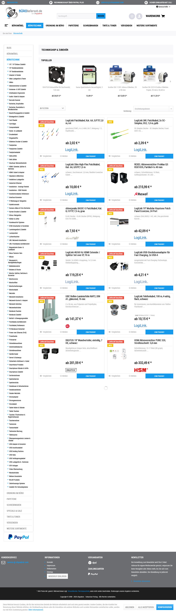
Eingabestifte (13, 138)
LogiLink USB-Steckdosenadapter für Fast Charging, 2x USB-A (152, 254)
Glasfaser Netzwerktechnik (17, 163)
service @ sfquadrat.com (112, 2)
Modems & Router (15, 269)
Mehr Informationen (35, 609)
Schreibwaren (14, 504)
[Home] (6, 24)
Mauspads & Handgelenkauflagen (14, 261)
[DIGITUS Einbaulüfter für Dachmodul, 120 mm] (56, 74)
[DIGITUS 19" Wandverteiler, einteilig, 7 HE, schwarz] (50, 353)
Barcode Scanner (14, 100)
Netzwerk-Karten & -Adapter (18, 300)
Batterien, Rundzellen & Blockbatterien (16, 108)
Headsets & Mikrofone (16, 176)
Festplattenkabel (14, 152)
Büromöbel (12, 53)
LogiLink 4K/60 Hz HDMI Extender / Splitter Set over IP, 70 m (83, 254)
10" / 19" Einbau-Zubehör (17, 64)
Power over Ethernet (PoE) (18, 332)
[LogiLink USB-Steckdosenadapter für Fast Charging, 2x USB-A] (119, 266)
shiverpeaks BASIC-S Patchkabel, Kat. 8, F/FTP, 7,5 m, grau (84, 210)
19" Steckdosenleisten (16, 71)
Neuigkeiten (12, 2)
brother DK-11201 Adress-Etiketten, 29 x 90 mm (122, 88)
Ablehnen (129, 607)
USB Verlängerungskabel (17, 458)
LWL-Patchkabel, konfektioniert (19, 244)
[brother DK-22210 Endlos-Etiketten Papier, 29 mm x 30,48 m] (155, 74)
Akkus (11, 82)
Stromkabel (13, 404)
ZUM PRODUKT (91, 156)
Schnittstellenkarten (15, 347)
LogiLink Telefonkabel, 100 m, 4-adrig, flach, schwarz (152, 298)
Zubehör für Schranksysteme (18, 487)
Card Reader (13, 120)
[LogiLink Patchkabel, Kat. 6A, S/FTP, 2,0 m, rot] (50, 134)
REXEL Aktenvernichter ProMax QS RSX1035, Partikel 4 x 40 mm (151, 166)
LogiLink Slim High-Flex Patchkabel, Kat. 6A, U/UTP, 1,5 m (83, 166)
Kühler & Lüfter (14, 219)
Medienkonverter (14, 266)
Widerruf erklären (57, 576)
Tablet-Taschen (14, 411)
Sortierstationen (14, 375)
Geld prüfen (13, 156)
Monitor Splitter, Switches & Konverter (17, 274)
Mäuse (11, 257)
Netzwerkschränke (15, 307)
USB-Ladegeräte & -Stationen (18, 462)
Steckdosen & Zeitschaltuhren (18, 386)
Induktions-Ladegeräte (16, 179)
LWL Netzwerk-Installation (17, 240)
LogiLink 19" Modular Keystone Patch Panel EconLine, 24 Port (152, 210)
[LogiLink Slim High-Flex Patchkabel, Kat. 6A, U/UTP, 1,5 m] (50, 178)
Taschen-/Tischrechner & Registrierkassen (16, 416)
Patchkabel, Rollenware (16, 325)
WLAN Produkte (14, 480)
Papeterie (11, 499)
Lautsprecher (13, 233)
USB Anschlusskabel (15, 448)
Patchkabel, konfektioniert (17, 322)
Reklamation (51, 568)
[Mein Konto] (139, 16)
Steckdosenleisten (15, 390)
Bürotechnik (13, 59)
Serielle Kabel (13, 354)
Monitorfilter (13, 282)
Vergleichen (46, 156)
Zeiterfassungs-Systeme (17, 483)
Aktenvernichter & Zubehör (18, 86)
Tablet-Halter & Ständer (17, 407)
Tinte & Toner (13, 516)
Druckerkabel (13, 134)
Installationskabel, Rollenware (19, 194)
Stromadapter (13, 397)
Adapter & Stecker (15, 75)
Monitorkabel (13, 290)
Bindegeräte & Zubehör (16, 116)
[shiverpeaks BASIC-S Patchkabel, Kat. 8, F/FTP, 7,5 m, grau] (50, 222)
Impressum (51, 565)
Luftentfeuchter (14, 236)
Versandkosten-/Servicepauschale (79, 591)
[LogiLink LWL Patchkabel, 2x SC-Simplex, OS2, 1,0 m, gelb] (119, 134)
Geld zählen (13, 159)
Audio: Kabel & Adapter (17, 96)
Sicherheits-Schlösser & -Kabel (19, 361)
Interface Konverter (15, 197)
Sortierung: (127, 111)
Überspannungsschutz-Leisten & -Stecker (19, 439)
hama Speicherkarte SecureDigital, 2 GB (89, 88)
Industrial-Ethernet (15, 183)
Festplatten (13, 145)
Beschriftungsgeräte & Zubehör (19, 113)
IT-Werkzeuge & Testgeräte (17, 201)
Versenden (12, 522)
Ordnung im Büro (15, 493)
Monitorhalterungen (15, 286)
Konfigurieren (165, 607)
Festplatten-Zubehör (16, 149)
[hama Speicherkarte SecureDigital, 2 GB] (89, 74)
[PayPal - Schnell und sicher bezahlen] (19, 537)
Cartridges (12, 124)
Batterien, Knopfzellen (16, 103)
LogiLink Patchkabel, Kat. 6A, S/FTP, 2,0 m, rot (84, 122)
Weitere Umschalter (15, 476)
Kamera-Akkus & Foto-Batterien (19, 208)
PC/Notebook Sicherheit (17, 329)
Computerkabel (14, 127)
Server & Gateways (15, 357)
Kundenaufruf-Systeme (16, 222)
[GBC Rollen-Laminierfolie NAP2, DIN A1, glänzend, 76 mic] (50, 309)
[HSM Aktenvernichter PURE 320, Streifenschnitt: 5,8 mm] (119, 353)
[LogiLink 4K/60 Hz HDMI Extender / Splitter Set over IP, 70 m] (50, 266)
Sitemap (50, 572)
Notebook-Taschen (15, 311)
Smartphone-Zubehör (16, 372)
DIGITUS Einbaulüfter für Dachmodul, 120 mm (56, 88)
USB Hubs (12, 455)
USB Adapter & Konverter (17, 444)
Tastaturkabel (13, 427)
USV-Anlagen (13, 465)
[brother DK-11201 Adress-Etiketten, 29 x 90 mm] (122, 74)
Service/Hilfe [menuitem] (163, 6)
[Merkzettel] (132, 16)
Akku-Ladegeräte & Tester (17, 78)
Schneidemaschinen (15, 343)
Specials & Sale (14, 510)
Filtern (45, 108)
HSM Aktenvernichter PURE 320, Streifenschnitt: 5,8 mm (150, 342)
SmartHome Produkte (16, 365)
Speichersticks (13, 382)
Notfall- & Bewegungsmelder (18, 318)
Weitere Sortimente (17, 528)
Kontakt (50, 562)
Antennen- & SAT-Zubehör (17, 89)
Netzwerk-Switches (15, 304)
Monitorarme (13, 279)
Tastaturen (12, 424)
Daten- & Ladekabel (15, 131)
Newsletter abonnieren (142, 581)
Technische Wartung (15, 431)
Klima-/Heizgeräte (15, 215)
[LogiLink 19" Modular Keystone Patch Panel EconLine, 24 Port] (119, 222)
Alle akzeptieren (146, 607)
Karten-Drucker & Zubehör (17, 211)
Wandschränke (14, 473)
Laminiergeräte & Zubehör (17, 229)
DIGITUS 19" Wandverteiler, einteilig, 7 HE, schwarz (84, 342)
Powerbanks (13, 336)
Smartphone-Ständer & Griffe (18, 368)
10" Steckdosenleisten (16, 68)
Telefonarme (13, 435)
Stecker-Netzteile (14, 393)
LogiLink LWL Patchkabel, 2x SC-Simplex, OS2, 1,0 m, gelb (150, 122)
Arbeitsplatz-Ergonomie (17, 93)
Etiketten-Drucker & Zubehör (18, 141)
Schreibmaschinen (15, 350)
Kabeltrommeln (14, 204)
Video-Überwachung (15, 469)
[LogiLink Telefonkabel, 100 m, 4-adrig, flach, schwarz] (119, 309)
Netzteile (12, 293)
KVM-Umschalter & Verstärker (19, 226)
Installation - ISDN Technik (18, 190)
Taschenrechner (14, 420)
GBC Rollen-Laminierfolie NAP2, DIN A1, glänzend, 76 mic (83, 298)
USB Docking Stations (16, 451)
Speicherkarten (14, 379)
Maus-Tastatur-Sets (15, 253)
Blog (9, 47)
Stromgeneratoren (15, 400)
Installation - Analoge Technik (19, 186)
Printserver (12, 340)
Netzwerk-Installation (16, 297)
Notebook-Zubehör (15, 315)
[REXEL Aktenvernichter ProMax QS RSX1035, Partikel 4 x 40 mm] (119, 178)
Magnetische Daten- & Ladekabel (16, 248)
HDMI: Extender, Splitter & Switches (17, 167)
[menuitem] (81, 16)
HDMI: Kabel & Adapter (16, 172)
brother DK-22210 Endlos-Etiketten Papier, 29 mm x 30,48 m (155, 88)
